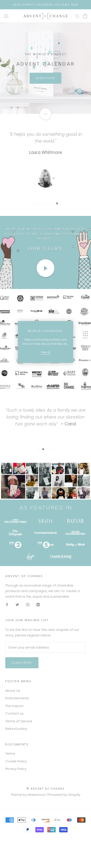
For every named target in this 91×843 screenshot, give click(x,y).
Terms (10, 753)
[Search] (77, 16)
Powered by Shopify (64, 794)
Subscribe (22, 663)
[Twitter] (17, 604)
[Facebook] (7, 604)
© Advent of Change (45, 789)
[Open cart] (85, 16)
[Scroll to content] (45, 113)
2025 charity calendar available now (46, 4)
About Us (12, 690)
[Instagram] (27, 604)
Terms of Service (18, 721)
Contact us (14, 713)
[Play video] (45, 268)
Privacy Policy (16, 768)
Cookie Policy (16, 761)
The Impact (14, 705)
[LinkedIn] (38, 604)
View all (46, 352)
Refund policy (16, 728)
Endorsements (17, 698)
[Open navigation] (6, 16)
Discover (45, 78)
